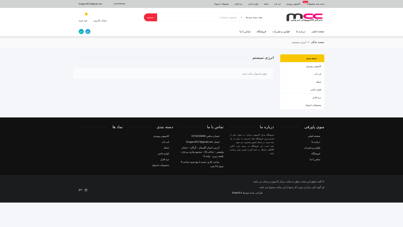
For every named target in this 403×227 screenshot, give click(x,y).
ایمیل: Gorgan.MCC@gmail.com (202, 141)
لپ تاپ (277, 4)
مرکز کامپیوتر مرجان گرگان (304, 17)
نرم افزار (238, 4)
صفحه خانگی (317, 42)
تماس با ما (245, 31)
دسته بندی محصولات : (314, 3)
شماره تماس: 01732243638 (205, 136)
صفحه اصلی (318, 31)
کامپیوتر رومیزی (293, 4)
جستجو (150, 17)
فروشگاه (261, 31)
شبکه (266, 4)
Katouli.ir (237, 192)
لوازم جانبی (253, 4)
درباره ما (300, 31)
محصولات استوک (221, 4)
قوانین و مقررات (281, 31)
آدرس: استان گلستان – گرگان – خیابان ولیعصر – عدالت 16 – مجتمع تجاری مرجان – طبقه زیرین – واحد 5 (202, 151)
